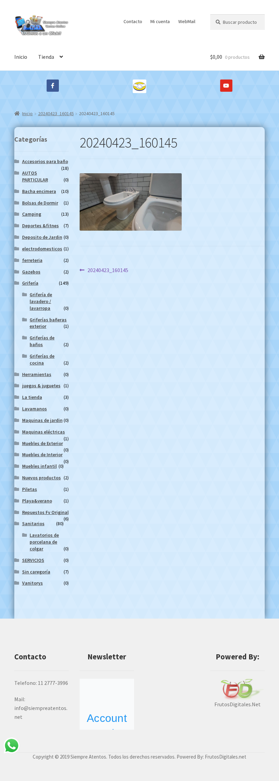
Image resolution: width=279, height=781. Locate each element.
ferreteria (32, 260)
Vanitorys (32, 583)
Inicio (20, 56)
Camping (31, 214)
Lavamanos (34, 409)
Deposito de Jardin (42, 237)
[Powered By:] (237, 689)
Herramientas (36, 374)
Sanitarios (33, 523)
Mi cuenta (160, 21)
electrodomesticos (42, 249)
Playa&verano (37, 501)
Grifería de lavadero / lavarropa (41, 301)
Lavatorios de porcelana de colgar (44, 542)
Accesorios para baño (45, 161)
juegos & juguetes (41, 386)
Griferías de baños (42, 341)
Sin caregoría (36, 572)
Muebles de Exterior (42, 443)
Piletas (29, 489)
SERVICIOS (33, 560)
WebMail (186, 21)
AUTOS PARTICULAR (35, 176)
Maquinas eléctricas (43, 432)
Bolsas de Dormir (40, 203)
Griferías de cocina (42, 359)
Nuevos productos (41, 478)
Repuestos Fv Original (45, 512)
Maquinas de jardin (42, 420)
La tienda (32, 397)
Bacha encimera (39, 191)
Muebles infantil (39, 466)
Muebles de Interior (42, 454)
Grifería (30, 283)
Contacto (133, 21)
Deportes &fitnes (40, 226)
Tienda (46, 56)
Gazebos (31, 272)
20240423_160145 (56, 113)
